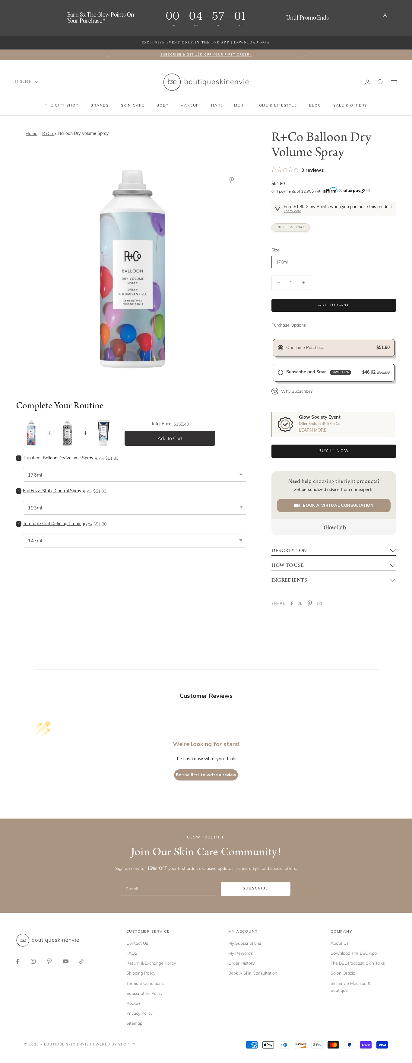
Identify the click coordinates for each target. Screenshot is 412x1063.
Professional (291, 227)
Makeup (189, 105)
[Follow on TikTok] (81, 961)
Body (162, 105)
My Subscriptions (244, 943)
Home (31, 133)
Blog (315, 105)
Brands (99, 105)
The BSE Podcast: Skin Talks (358, 963)
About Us (340, 943)
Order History (241, 963)
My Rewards (240, 953)
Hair (216, 105)
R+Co (48, 133)
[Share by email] (319, 603)
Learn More (292, 211)
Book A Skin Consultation (252, 973)
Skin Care (132, 105)
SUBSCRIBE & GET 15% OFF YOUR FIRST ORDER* (206, 54)
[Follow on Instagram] (33, 961)
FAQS (132, 953)
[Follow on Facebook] (17, 961)
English (23, 82)
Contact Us (137, 943)
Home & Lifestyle (276, 105)
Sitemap (134, 1023)
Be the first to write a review (206, 775)
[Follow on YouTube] (66, 961)
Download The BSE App (354, 953)
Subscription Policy (144, 993)
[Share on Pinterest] (309, 603)
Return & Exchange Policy (151, 963)
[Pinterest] (233, 180)
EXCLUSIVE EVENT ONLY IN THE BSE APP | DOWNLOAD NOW (206, 42)
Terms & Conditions (145, 983)
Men (238, 105)
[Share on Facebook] (291, 603)
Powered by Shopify (113, 1044)
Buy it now (334, 451)
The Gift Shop (61, 105)
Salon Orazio (343, 973)
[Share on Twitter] (300, 603)
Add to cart (334, 305)
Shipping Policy (140, 973)
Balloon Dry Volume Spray (83, 134)
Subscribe (255, 888)
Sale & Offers (350, 105)
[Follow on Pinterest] (49, 961)
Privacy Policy (139, 1013)
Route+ (133, 1003)
